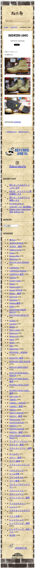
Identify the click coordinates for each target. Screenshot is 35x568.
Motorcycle (13, 336)
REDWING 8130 (11, 132)
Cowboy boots (15, 280)
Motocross (13, 333)
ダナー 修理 (15, 457)
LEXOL (12, 320)
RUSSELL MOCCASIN (19, 385)
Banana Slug (14, 256)
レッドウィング (16, 520)
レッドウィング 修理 (19, 523)
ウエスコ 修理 (16, 445)
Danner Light (14, 287)
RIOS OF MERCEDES (18, 367)
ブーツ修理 (14, 481)
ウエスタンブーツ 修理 (20, 448)
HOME (6, 27)
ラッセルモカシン (17, 503)
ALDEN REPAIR (16, 243)
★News (12, 240)
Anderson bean (15, 250)
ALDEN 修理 (15, 246)
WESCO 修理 (15, 416)
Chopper (12, 277)
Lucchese (13, 324)
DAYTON (13, 297)
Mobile (12, 327)
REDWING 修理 (16, 358)
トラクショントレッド (19, 464)
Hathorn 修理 (14, 303)
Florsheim (13, 300)
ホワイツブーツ (16, 494)
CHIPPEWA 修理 (16, 274)
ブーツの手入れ (16, 477)
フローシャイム (16, 490)
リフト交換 (14, 516)
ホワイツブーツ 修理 (19, 497)
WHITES (13, 426)
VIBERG (13, 399)
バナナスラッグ (16, 470)
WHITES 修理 (16, 432)
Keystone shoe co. (16, 203)
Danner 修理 (15, 293)
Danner (12, 284)
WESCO (12, 410)
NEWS (12, 342)
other (11, 346)
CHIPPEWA (14, 268)
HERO (12, 306)
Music (11, 339)
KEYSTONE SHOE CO (19, 315)
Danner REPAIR (16, 290)
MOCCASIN (14, 330)
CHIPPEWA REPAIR (17, 271)
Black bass (13, 259)
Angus (12, 253)
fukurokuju (17, 166)
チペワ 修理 (14, 461)
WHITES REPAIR (16, 429)
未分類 (12, 535)
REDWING (14, 27)
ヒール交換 (14, 474)
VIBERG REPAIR (17, 403)
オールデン (14, 454)
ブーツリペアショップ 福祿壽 (17, 13)
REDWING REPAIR (18, 352)
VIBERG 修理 (16, 406)
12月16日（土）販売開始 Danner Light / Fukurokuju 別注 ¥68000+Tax (21, 209)
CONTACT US (20, 548)
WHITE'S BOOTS (16, 422)
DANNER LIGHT (24, 132)
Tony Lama (13, 396)
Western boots (15, 419)
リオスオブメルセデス (19, 510)
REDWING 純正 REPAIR (20, 361)
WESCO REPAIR (16, 413)
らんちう (13, 507)
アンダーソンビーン (18, 441)
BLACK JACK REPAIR (19, 262)
